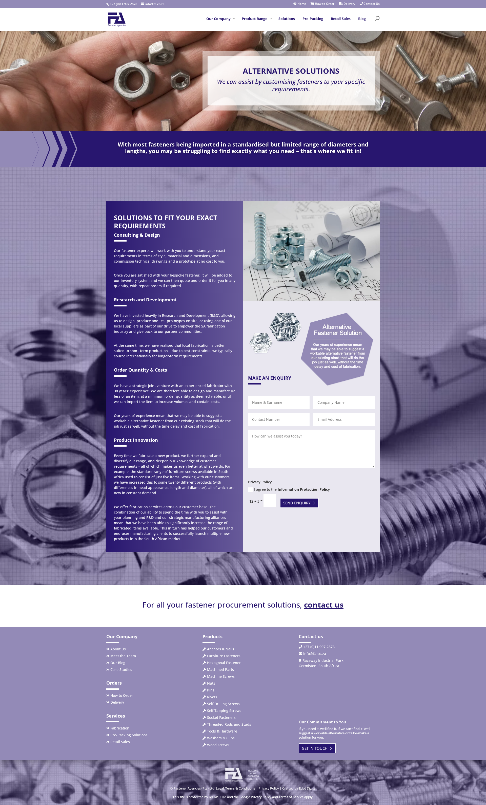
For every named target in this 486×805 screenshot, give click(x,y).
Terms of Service (291, 797)
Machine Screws (221, 676)
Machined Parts (220, 669)
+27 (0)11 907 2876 (123, 4)
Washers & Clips (221, 738)
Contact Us (371, 4)
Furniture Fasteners (223, 655)
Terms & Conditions (240, 788)
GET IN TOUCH (315, 748)
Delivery (349, 4)
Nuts (211, 683)
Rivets (212, 696)
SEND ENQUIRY (297, 502)
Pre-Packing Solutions (129, 735)
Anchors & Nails (220, 649)
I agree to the (292, 489)
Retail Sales (120, 741)
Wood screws (218, 744)
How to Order (324, 4)
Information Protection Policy (304, 489)
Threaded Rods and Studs (229, 724)
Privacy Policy (268, 788)
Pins (210, 690)
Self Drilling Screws (223, 703)
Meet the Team (123, 655)
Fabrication (119, 728)
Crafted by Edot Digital (299, 788)
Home (301, 4)
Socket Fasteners (221, 717)
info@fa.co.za (314, 653)
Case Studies (121, 669)
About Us (118, 649)
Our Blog (117, 662)
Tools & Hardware (222, 731)
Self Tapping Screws (224, 710)
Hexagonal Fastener (224, 662)
